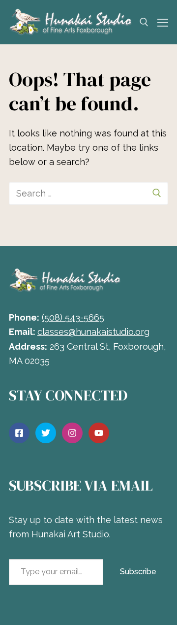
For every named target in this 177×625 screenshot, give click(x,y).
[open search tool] (144, 22)
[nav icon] (162, 22)
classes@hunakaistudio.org (93, 332)
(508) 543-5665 (73, 317)
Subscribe (138, 571)
